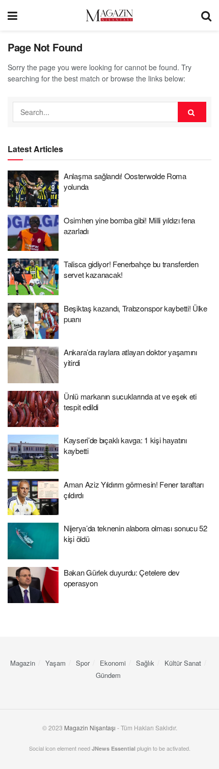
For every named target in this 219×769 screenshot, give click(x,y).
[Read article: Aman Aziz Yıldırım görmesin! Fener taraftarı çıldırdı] (33, 497)
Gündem (108, 675)
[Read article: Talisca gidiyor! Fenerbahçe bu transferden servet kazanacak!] (33, 277)
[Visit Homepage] (109, 15)
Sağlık (145, 663)
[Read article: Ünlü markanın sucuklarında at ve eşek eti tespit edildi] (33, 409)
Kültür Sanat (183, 663)
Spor (83, 663)
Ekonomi (113, 663)
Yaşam (55, 663)
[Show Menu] (12, 15)
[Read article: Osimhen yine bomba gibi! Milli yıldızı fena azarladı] (33, 233)
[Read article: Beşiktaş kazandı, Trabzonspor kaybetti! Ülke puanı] (33, 321)
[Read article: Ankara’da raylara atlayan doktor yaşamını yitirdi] (33, 365)
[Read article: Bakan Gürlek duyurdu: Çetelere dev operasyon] (33, 585)
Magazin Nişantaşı (90, 727)
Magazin (22, 663)
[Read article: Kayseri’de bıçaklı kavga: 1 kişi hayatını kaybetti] (33, 453)
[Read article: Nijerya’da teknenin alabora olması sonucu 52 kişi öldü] (33, 541)
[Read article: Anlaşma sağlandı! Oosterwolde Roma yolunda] (33, 188)
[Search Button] (206, 15)
